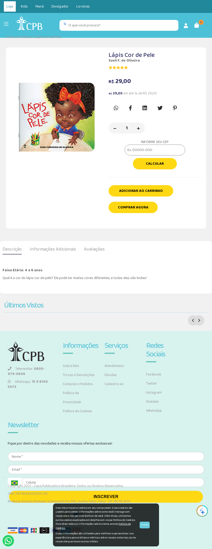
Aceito (144, 524)
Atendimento (114, 366)
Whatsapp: (28, 384)
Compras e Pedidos (78, 384)
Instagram (154, 392)
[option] (57, 118)
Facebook (153, 374)
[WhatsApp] (8, 540)
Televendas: (26, 371)
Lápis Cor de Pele (48, 37)
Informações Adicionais (53, 249)
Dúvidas (110, 375)
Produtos (25, 37)
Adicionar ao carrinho (141, 191)
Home (10, 37)
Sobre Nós (71, 366)
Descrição (12, 249)
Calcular (155, 164)
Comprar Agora (133, 207)
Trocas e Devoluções (79, 375)
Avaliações (94, 249)
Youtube (152, 401)
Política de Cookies (77, 411)
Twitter (151, 383)
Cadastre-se (113, 384)
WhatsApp (154, 410)
